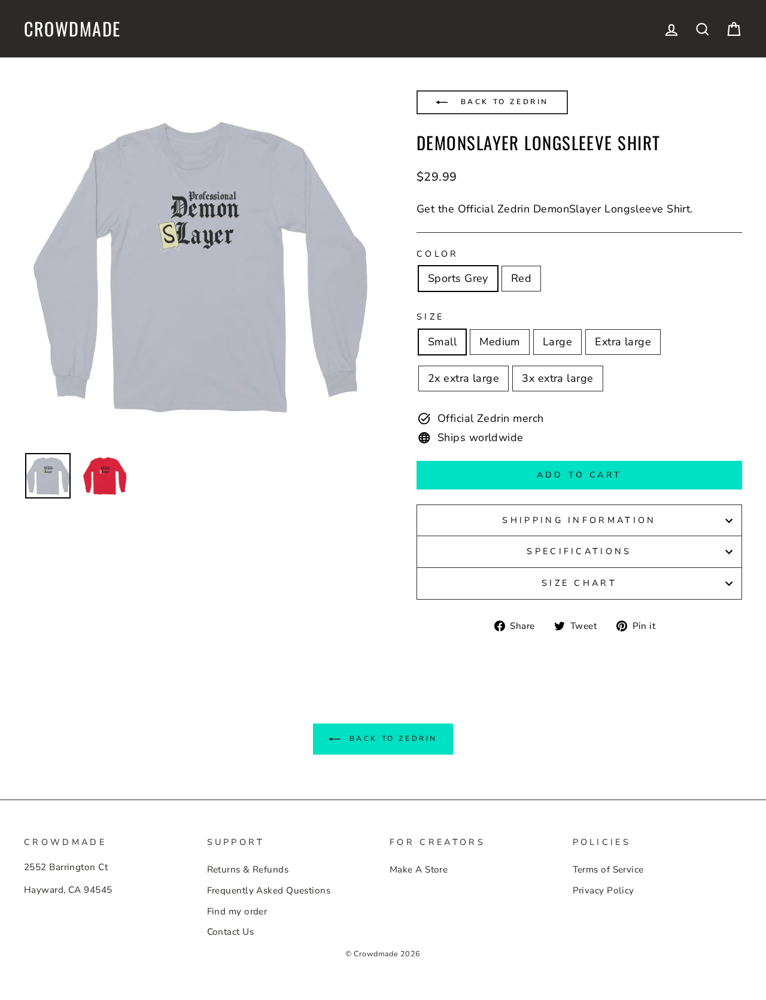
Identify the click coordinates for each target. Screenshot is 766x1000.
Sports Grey (458, 278)
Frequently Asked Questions (269, 890)
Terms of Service (608, 870)
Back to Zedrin (503, 102)
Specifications (579, 551)
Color (438, 254)
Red (521, 278)
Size (430, 317)
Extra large (623, 342)
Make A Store (419, 870)
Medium (499, 342)
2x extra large (463, 378)
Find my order (237, 911)
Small (442, 342)
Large (557, 342)
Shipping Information (579, 520)
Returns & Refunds (248, 870)
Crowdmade (72, 28)
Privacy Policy (603, 890)
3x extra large (557, 378)
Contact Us (230, 932)
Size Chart (579, 583)
